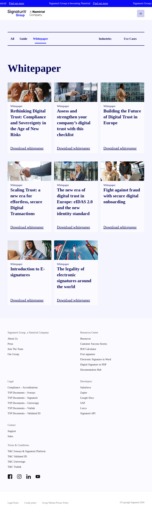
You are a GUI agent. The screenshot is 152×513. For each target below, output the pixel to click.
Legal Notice (13, 503)
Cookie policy (30, 503)
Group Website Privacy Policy (55, 503)
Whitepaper (40, 38)
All (12, 38)
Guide (23, 38)
